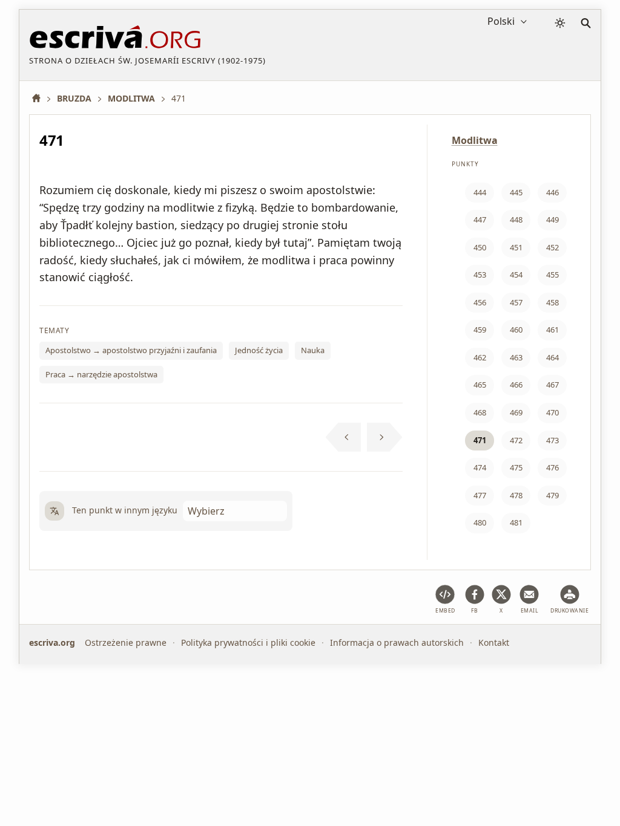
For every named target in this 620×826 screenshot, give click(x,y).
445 (516, 192)
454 (516, 274)
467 (552, 384)
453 (479, 274)
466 (516, 384)
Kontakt (493, 642)
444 (479, 192)
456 (479, 302)
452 (552, 247)
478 (516, 495)
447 (479, 219)
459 (479, 329)
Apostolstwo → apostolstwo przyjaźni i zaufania (131, 350)
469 (516, 412)
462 (479, 357)
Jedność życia (259, 350)
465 (479, 384)
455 (552, 274)
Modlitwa (475, 140)
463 (516, 357)
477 (479, 495)
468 (479, 412)
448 (516, 219)
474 (479, 467)
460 (516, 329)
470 (552, 412)
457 (516, 302)
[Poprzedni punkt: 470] (343, 437)
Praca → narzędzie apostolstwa (101, 374)
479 (552, 495)
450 (479, 247)
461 (552, 329)
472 (516, 440)
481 (516, 522)
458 (552, 302)
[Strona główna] (40, 98)
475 (516, 467)
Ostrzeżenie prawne (126, 642)
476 (552, 467)
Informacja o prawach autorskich (397, 642)
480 (479, 522)
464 (552, 357)
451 (516, 247)
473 (552, 440)
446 (552, 192)
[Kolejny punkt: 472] (385, 437)
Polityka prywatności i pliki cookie (248, 642)
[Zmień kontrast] (560, 23)
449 (552, 219)
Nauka (313, 350)
